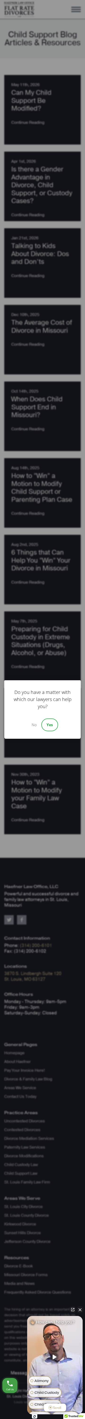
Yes (50, 724)
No (34, 724)
